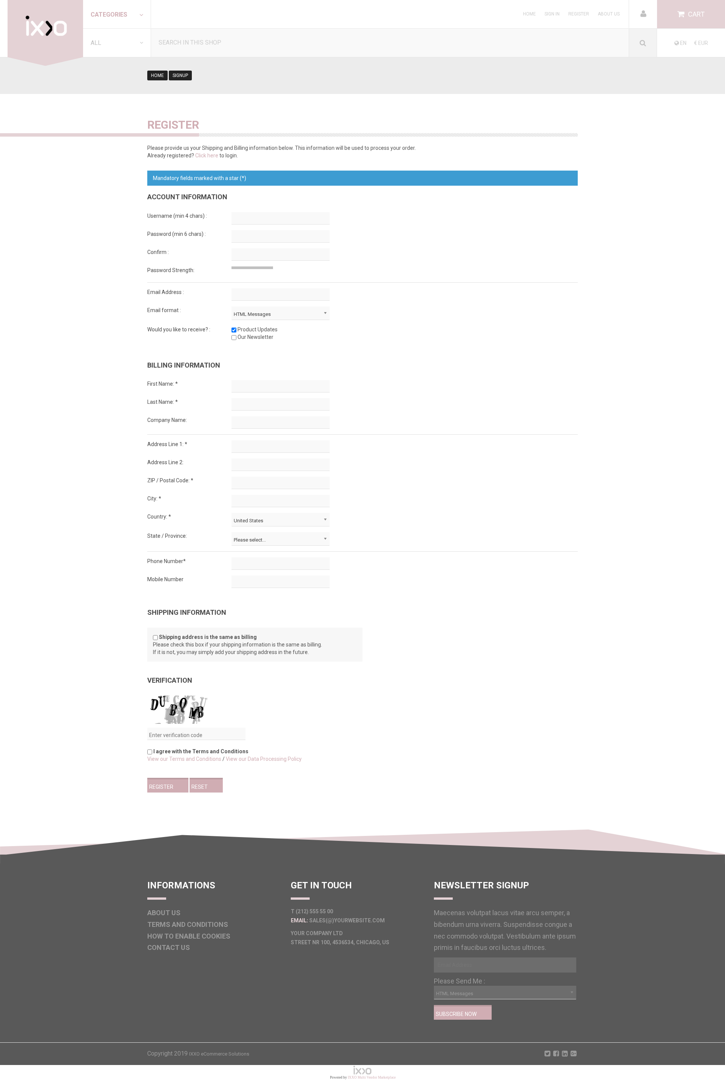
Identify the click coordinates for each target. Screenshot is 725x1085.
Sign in (552, 14)
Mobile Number (165, 579)
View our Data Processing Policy (264, 759)
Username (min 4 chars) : (177, 216)
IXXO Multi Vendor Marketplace (372, 1077)
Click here (206, 155)
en (682, 43)
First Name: (162, 384)
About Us (609, 14)
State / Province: (167, 536)
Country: (159, 517)
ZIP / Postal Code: (170, 480)
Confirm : (158, 252)
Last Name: (162, 402)
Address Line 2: (165, 462)
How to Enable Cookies (188, 936)
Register (578, 14)
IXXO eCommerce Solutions (219, 1054)
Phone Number (166, 561)
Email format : (164, 310)
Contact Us (168, 947)
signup (180, 75)
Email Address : (165, 292)
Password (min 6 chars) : (176, 234)
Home (529, 14)
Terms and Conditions (187, 924)
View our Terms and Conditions (184, 759)
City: (154, 499)
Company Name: (167, 420)
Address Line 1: (167, 444)
